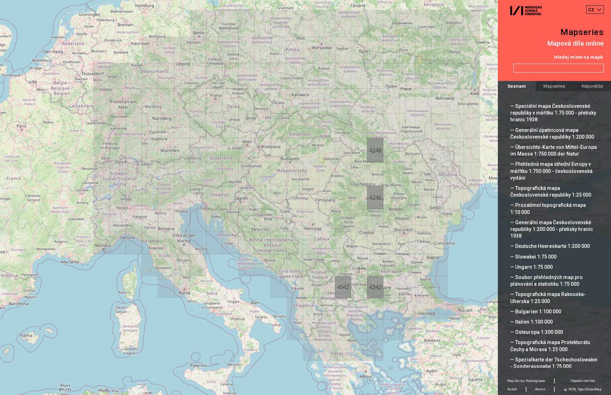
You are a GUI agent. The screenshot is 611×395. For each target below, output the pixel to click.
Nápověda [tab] (592, 86)
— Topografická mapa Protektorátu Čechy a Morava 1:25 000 (550, 345)
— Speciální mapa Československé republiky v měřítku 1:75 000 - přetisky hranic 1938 (553, 112)
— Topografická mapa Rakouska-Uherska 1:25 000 (548, 297)
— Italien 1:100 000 (531, 322)
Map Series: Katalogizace (526, 381)
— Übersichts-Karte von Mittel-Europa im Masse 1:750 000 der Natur (553, 150)
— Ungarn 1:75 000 (531, 267)
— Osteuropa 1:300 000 (536, 332)
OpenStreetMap (589, 389)
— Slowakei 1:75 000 (533, 257)
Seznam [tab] (516, 86)
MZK (572, 389)
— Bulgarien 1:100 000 (535, 311)
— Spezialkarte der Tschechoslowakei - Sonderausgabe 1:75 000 (554, 363)
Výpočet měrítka (583, 381)
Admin (540, 389)
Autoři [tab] (512, 389)
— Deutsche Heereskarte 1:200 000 (550, 246)
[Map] (305, 197)
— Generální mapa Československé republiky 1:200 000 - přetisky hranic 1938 (551, 229)
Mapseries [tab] (554, 86)
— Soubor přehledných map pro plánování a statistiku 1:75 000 (546, 280)
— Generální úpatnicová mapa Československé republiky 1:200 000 (552, 133)
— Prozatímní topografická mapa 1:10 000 (548, 208)
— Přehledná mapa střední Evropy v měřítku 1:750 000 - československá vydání (551, 170)
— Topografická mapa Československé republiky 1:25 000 (550, 191)
